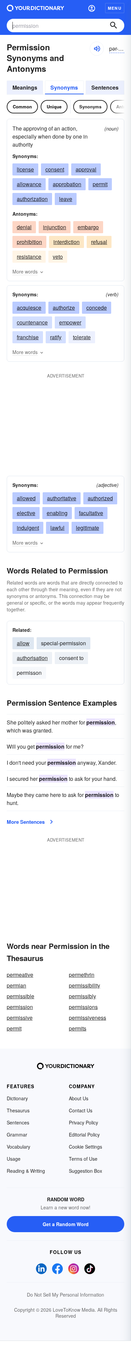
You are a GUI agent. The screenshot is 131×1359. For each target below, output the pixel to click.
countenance (32, 322)
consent (54, 169)
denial (24, 227)
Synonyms (64, 87)
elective (26, 513)
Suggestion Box (85, 1170)
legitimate (87, 528)
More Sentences (26, 821)
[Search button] (113, 25)
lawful (57, 528)
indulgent (28, 528)
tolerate (82, 337)
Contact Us (80, 1110)
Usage (13, 1158)
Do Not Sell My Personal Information (65, 1294)
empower (70, 322)
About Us (78, 1098)
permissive (20, 1017)
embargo (88, 227)
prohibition (29, 242)
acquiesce (29, 307)
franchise (28, 337)
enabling (57, 513)
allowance (29, 184)
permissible (20, 996)
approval (86, 169)
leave (65, 199)
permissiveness (87, 1017)
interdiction (66, 242)
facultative (91, 513)
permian (16, 985)
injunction (54, 227)
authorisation (32, 658)
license (25, 169)
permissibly (82, 996)
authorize (64, 307)
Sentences (105, 87)
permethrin (81, 974)
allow (23, 643)
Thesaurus (18, 1110)
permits (77, 1028)
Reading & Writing (26, 1170)
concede (96, 307)
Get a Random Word (66, 1224)
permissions (83, 1007)
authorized (100, 498)
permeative (20, 974)
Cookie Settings (85, 1146)
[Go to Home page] (35, 8)
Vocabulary (18, 1146)
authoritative (61, 498)
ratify (55, 337)
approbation (67, 184)
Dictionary (17, 1098)
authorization (32, 199)
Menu (115, 8)
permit (100, 184)
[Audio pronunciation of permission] (97, 49)
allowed (26, 498)
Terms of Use (83, 1158)
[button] (92, 8)
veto (58, 256)
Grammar (17, 1134)
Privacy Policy (83, 1122)
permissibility (84, 985)
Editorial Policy (84, 1134)
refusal (99, 242)
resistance (29, 256)
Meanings (24, 87)
